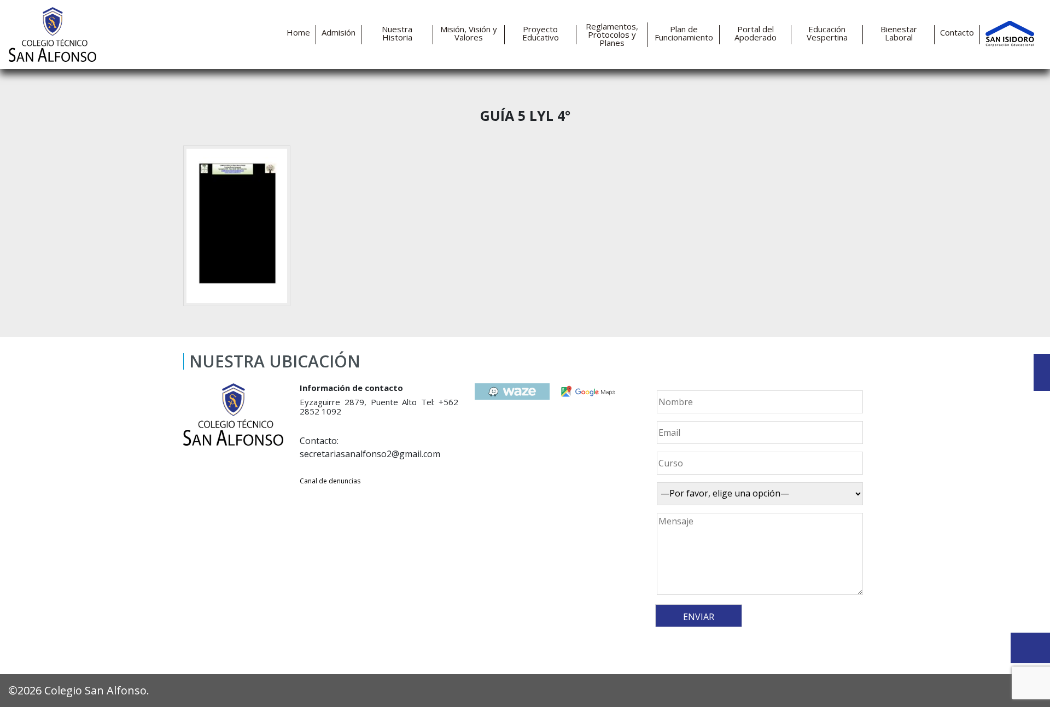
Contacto (957, 32)
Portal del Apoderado (755, 33)
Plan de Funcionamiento (684, 33)
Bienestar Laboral (898, 33)
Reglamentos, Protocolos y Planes (612, 34)
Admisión (338, 32)
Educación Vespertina (827, 33)
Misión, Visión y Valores (468, 33)
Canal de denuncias (330, 481)
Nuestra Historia (397, 33)
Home (298, 32)
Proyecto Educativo (540, 33)
